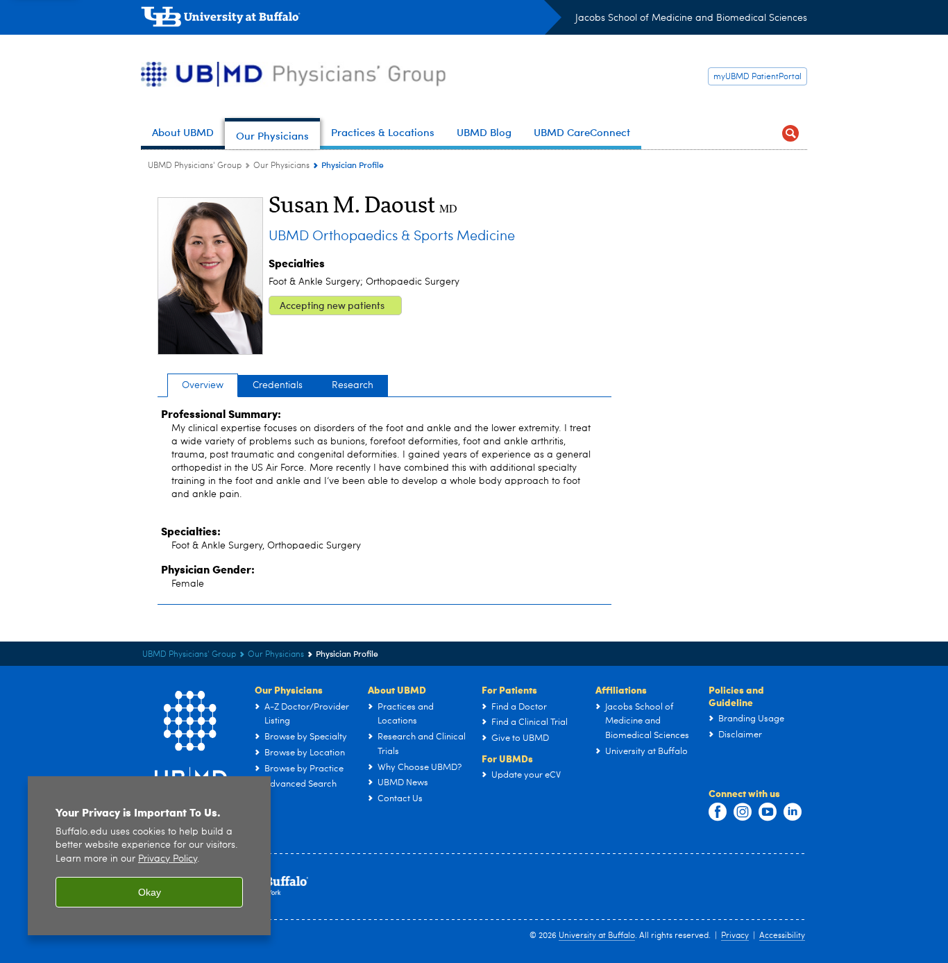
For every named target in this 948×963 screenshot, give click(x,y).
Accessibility (782, 936)
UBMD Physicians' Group (195, 166)
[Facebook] (718, 812)
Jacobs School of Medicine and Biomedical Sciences (691, 18)
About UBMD (397, 689)
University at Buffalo (597, 936)
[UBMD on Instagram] (743, 812)
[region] (149, 855)
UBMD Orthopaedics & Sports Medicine (392, 237)
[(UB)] (351, 19)
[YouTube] (768, 812)
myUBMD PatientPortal (757, 77)
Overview (202, 385)
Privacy (735, 936)
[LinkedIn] (793, 812)
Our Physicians (281, 166)
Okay (149, 892)
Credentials (278, 385)
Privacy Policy (167, 859)
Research (352, 385)
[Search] (790, 133)
